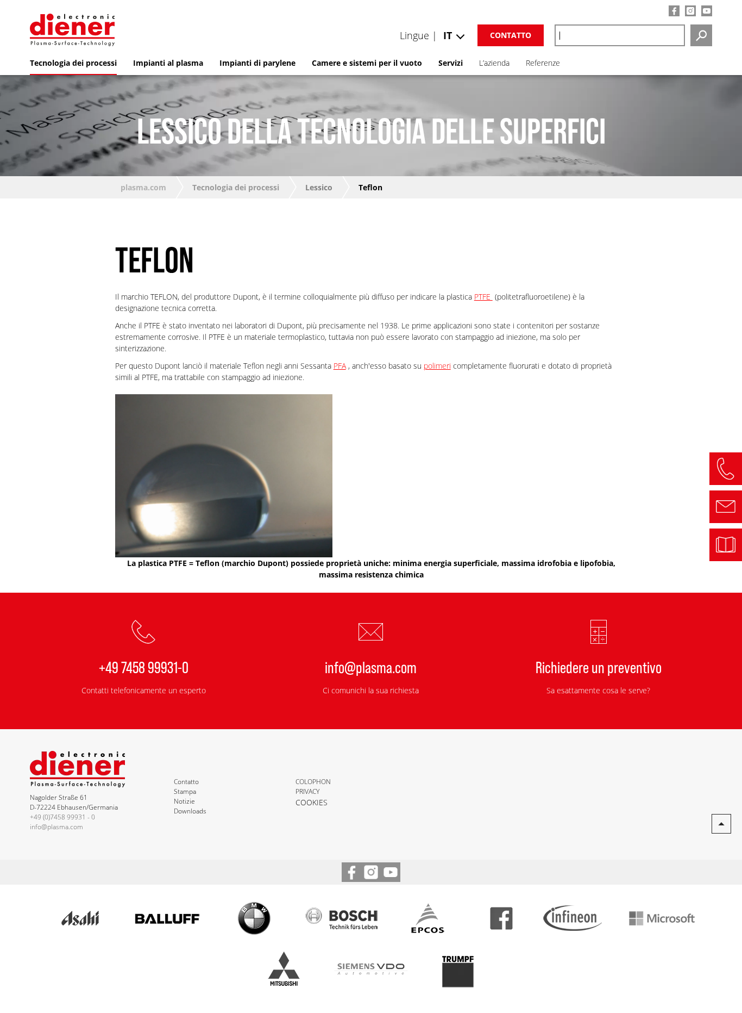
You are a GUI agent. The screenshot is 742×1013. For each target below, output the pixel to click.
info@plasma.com (371, 666)
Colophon (313, 781)
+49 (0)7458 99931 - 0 (62, 817)
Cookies (311, 802)
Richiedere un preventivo (599, 666)
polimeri (437, 366)
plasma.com (143, 187)
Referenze (543, 63)
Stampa (185, 791)
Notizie (184, 801)
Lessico (318, 187)
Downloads (190, 811)
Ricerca (701, 35)
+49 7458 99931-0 (143, 666)
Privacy (307, 791)
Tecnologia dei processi (235, 187)
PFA (340, 366)
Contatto (510, 35)
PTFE (483, 296)
